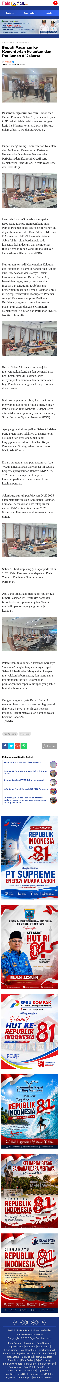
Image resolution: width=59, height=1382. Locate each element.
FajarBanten (23, 1353)
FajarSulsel (30, 1363)
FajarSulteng (43, 1360)
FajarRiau (30, 1346)
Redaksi (11, 1330)
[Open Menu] (55, 3)
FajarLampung (46, 1350)
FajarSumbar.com (41, 1338)
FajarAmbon (15, 1367)
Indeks (49, 13)
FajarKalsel (30, 1370)
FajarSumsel (11, 1350)
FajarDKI (36, 1353)
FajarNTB (10, 1374)
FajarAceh (29, 1343)
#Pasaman (25, 734)
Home (5, 42)
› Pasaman (25, 42)
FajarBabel (9, 1353)
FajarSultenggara (12, 1363)
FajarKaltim (44, 1370)
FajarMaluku (46, 1374)
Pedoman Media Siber (41, 1330)
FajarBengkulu (28, 1350)
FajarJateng (12, 1356)
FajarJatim (27, 1356)
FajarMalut (11, 1377)
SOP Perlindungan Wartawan (30, 1334)
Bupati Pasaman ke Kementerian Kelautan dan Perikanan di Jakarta (26, 51)
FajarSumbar (15, 1343)
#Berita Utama (10, 734)
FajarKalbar (43, 1367)
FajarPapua (25, 1377)
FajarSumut (43, 1343)
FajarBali (33, 1374)
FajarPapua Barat (42, 1377)
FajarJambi (43, 1346)
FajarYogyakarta (43, 1356)
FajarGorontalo (46, 1363)
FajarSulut (13, 1360)
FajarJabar (49, 1353)
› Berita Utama (14, 42)
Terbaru (10, 13)
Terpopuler (29, 13)
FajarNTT (22, 1374)
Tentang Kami (23, 1330)
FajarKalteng (15, 1370)
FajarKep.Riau (15, 1346)
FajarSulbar (27, 1360)
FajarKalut (29, 1367)
